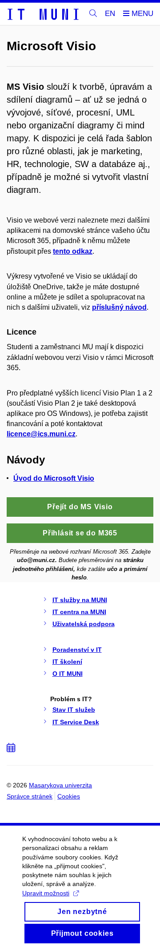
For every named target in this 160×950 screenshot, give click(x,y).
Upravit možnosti (45, 893)
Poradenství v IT (77, 649)
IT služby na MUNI (79, 599)
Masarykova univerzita (60, 785)
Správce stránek (29, 796)
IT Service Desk (75, 722)
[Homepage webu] (43, 14)
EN (110, 13)
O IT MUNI (67, 673)
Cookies (68, 796)
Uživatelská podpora (83, 623)
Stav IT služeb (73, 709)
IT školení (67, 661)
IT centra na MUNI (79, 611)
